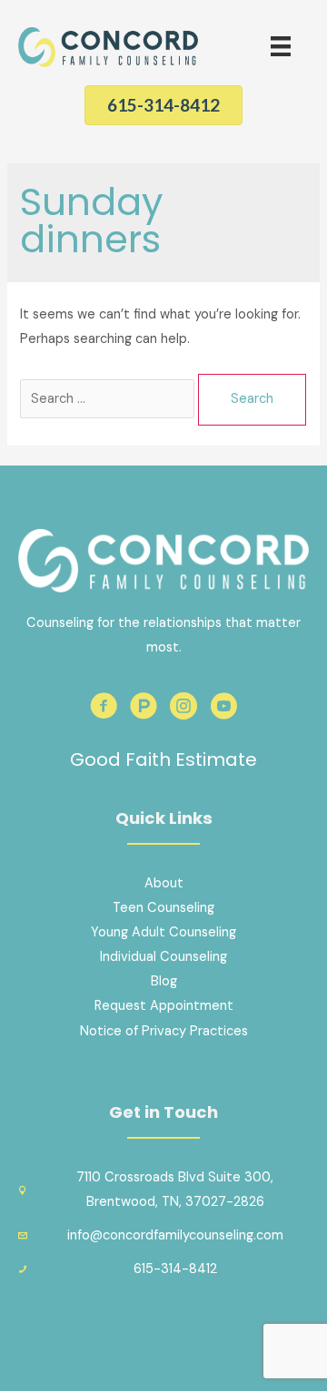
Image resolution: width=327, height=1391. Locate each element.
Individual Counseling (163, 956)
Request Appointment (163, 1005)
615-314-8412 (175, 1269)
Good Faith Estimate (163, 759)
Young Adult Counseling (163, 932)
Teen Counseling (163, 907)
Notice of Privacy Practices (164, 1031)
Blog (164, 981)
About (163, 883)
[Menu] (281, 46)
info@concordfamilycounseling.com (175, 1235)
